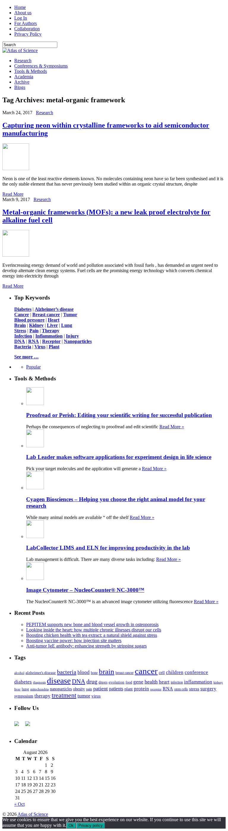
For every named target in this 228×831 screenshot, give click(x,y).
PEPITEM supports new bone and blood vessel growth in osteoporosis (92, 624)
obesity (79, 689)
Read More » (171, 426)
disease (59, 680)
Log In (20, 18)
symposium (23, 696)
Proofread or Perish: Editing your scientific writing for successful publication (119, 415)
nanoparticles (61, 688)
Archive (21, 81)
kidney (218, 682)
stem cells (181, 689)
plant (128, 688)
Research (22, 60)
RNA (168, 688)
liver (17, 689)
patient (100, 689)
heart (164, 682)
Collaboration (27, 28)
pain (89, 689)
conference (196, 672)
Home (20, 7)
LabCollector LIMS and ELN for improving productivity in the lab (108, 548)
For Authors (25, 23)
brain (106, 671)
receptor (156, 689)
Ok (71, 825)
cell (162, 672)
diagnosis (39, 682)
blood (83, 672)
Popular (33, 366)
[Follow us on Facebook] (19, 726)
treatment (64, 695)
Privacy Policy (28, 34)
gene (138, 682)
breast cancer (124, 673)
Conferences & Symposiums (41, 65)
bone (94, 673)
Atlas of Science (33, 814)
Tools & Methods (30, 71)
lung (25, 689)
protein (141, 689)
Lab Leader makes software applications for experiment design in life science (118, 457)
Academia (23, 76)
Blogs (19, 87)
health (151, 682)
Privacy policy (90, 825)
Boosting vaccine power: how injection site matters (73, 640)
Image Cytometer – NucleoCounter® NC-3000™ (85, 590)
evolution (116, 682)
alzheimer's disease (41, 673)
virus (96, 696)
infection (177, 682)
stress (194, 688)
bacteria (66, 672)
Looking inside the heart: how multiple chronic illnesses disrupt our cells (93, 629)
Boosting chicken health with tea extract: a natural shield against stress (91, 635)
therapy (42, 696)
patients (116, 688)
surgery (208, 689)
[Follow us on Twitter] (30, 726)
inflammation (198, 682)
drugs (103, 682)
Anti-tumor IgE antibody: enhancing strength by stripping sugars (86, 645)
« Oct (19, 804)
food (129, 682)
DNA (78, 681)
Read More (12, 194)
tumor (83, 696)
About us (22, 12)
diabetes (23, 682)
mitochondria (39, 689)
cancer (146, 671)
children (174, 672)
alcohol (19, 673)
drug (91, 681)
